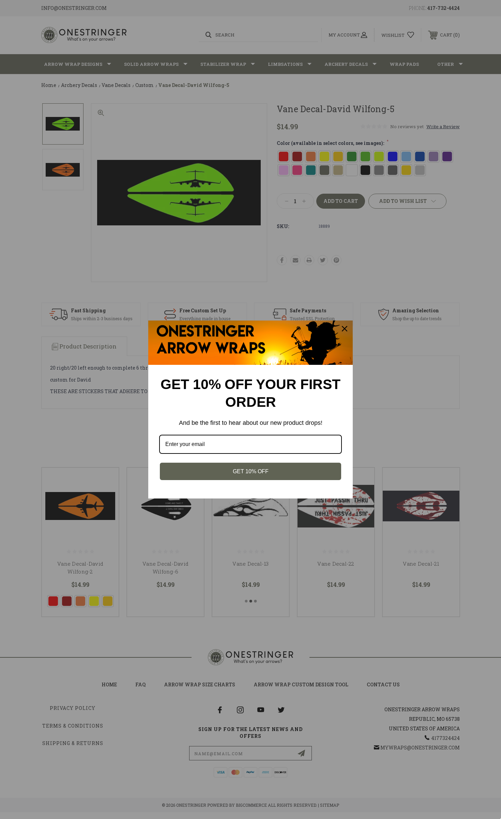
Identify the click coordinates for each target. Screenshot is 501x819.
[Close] (344, 329)
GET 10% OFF (251, 471)
